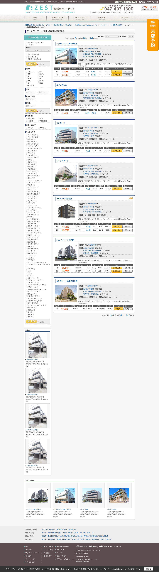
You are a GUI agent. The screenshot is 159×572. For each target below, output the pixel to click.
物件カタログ (29, 562)
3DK (28, 81)
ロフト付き (32, 198)
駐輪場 (30, 217)
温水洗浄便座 (33, 244)
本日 (41, 119)
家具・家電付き (33, 221)
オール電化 (32, 210)
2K (28, 76)
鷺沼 (59, 533)
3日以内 (30, 121)
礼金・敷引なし (32, 57)
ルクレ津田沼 (61, 85)
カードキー (32, 173)
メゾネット (32, 201)
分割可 (30, 160)
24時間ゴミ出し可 (34, 301)
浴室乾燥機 (32, 242)
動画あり (43, 128)
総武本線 (79, 536)
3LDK (42, 81)
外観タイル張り (33, 226)
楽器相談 (31, 139)
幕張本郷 (83, 533)
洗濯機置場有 (33, 223)
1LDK (42, 74)
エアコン (31, 255)
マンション (39, 42)
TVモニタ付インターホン (37, 285)
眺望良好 (31, 166)
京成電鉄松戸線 (88, 54)
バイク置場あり (33, 219)
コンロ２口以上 (33, 228)
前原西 (94, 48)
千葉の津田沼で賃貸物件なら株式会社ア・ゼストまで (98, 546)
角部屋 (30, 317)
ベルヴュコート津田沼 (65, 240)
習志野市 (91, 90)
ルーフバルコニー (34, 208)
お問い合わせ (48, 547)
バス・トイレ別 (33, 237)
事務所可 (31, 153)
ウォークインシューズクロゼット (38, 265)
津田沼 (91, 51)
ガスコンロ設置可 (34, 180)
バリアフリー (33, 157)
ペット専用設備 (33, 137)
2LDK (29, 78)
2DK (41, 76)
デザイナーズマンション (65, 559)
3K (41, 78)
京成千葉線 (59, 536)
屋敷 (49, 533)
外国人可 (31, 178)
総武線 (85, 51)
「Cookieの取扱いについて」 (118, 569)
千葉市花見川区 (60, 529)
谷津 (95, 90)
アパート (30, 42)
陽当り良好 (32, 141)
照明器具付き (33, 214)
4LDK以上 (30, 85)
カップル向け (33, 187)
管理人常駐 (32, 164)
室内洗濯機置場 (33, 194)
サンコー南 (60, 123)
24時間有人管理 (33, 296)
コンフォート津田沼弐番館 (66, 281)
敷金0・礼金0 (61, 556)
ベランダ (31, 203)
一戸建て (30, 45)
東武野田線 (94, 536)
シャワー (31, 251)
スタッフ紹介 (48, 550)
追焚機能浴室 (33, 239)
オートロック (33, 282)
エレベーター (33, 212)
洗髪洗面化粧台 (33, 249)
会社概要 (28, 550)
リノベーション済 (34, 148)
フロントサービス (34, 298)
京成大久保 (76, 539)
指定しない (31, 119)
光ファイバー (33, 278)
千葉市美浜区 (71, 529)
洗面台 (30, 246)
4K (28, 83)
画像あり (30, 128)
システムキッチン (34, 233)
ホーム (27, 547)
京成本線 (86, 95)
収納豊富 (31, 269)
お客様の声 (48, 556)
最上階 (30, 312)
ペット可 (60, 553)
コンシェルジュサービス (36, 305)
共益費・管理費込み (34, 59)
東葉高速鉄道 (103, 536)
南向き (30, 314)
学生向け (31, 185)
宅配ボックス (33, 287)
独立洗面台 (32, 253)
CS (29, 271)
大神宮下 (108, 539)
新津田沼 (98, 54)
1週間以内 (43, 121)
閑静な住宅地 (33, 144)
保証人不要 (32, 151)
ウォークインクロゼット (36, 262)
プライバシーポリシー (33, 553)
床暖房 (30, 258)
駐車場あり (32, 307)
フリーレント (33, 171)
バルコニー (32, 205)
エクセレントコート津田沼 (66, 44)
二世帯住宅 (32, 169)
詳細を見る (116, 71)
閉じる (148, 569)
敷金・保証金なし (33, 54)
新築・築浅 (60, 550)
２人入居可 (32, 155)
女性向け (31, 189)
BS (29, 273)
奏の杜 (96, 128)
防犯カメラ (32, 294)
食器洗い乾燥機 (33, 230)
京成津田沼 (94, 95)
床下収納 (31, 260)
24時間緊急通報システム (36, 289)
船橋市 (90, 48)
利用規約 (28, 556)
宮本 (93, 533)
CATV (30, 276)
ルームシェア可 (33, 182)
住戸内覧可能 (33, 303)
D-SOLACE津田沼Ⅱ (64, 199)
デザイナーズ (33, 146)
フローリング (33, 196)
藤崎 (88, 533)
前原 (102, 539)
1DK (28, 74)
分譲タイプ (32, 162)
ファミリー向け (33, 191)
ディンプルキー (33, 291)
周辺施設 (47, 553)
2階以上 (31, 310)
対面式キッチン (33, 235)
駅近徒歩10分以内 (63, 547)
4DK (41, 83)
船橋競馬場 (95, 539)
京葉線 (86, 536)
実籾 (82, 539)
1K (41, 72)
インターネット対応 (35, 280)
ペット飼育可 (33, 135)
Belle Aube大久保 (32, 359)
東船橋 (91, 56)
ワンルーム (31, 72)
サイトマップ (29, 559)
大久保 (54, 533)
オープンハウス (33, 176)
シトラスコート (62, 161)
